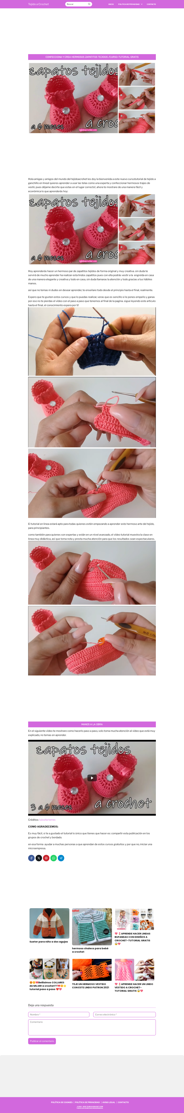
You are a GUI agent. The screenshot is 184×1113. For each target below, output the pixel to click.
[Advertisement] (92, 31)
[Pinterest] (46, 858)
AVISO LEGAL (108, 1102)
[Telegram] (61, 858)
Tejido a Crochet (38, 4)
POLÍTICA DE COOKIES (61, 1102)
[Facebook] (31, 858)
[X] (39, 858)
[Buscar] (89, 4)
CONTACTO (123, 1102)
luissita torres (47, 819)
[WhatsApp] (53, 858)
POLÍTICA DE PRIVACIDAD (87, 1102)
